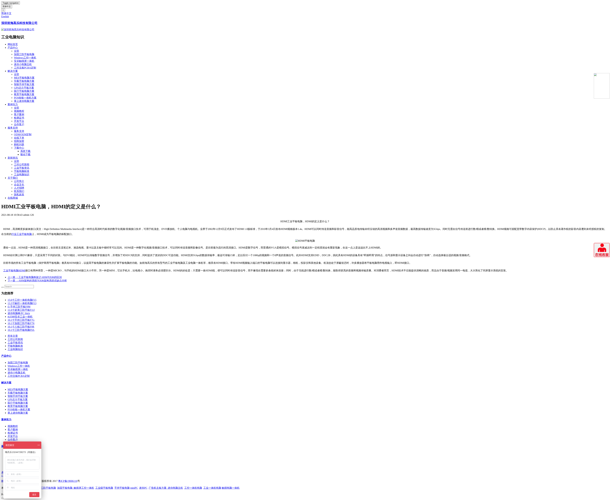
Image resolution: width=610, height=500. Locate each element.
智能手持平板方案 (24, 84)
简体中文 (7, 6)
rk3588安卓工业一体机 (20, 316)
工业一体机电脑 (212, 487)
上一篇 (35, 277)
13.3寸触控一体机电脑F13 (22, 303)
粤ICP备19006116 (67, 481)
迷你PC (143, 487)
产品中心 (13, 47)
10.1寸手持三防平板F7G (21, 320)
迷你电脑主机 (175, 487)
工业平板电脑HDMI (14, 270)
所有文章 (13, 335)
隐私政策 (19, 194)
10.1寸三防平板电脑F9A (21, 330)
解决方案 (13, 71)
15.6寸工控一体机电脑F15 (22, 300)
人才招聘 (19, 187)
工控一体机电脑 (193, 487)
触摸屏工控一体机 (83, 487)
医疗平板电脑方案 (24, 91)
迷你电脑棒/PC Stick (19, 313)
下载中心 (19, 147)
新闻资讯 (13, 157)
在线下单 (19, 137)
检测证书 (19, 117)
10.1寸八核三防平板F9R (21, 326)
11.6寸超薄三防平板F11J (21, 310)
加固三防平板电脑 (24, 54)
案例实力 (13, 104)
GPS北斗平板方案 (24, 87)
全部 (16, 51)
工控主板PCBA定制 (25, 67)
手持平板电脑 (122, 487)
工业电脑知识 (21, 174)
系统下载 (25, 151)
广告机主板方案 (158, 487)
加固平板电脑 (64, 487)
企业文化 (19, 184)
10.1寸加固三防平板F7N (21, 323)
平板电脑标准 (21, 171)
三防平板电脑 (48, 487)
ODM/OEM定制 (22, 134)
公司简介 (19, 181)
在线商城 (13, 198)
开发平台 (19, 121)
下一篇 (37, 280)
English (5, 16)
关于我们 (13, 177)
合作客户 (19, 124)
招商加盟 (19, 141)
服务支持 (13, 127)
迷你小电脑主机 (23, 64)
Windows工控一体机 (25, 57)
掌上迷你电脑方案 (24, 101)
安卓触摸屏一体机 (24, 61)
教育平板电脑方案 (24, 94)
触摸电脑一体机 (231, 487)
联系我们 (19, 191)
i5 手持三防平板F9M (19, 306)
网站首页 (13, 44)
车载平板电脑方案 (24, 81)
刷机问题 (19, 144)
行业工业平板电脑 (21, 234)
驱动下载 (25, 154)
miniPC (134, 487)
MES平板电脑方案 (24, 77)
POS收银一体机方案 (25, 97)
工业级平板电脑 (104, 487)
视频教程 (19, 111)
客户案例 (19, 114)
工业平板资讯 (21, 167)
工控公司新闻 (21, 164)
